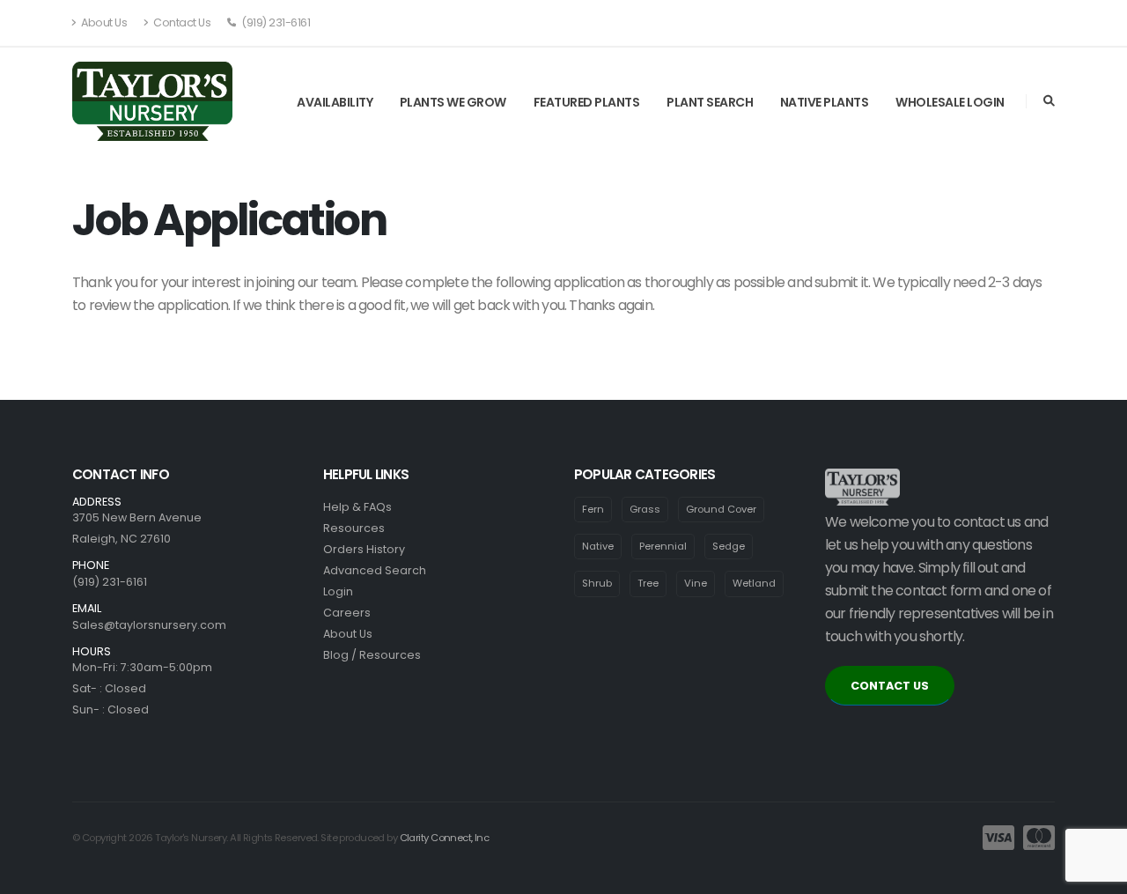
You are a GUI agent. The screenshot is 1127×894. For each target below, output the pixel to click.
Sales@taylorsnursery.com (149, 624)
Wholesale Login (950, 102)
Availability (334, 102)
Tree (648, 583)
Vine (695, 583)
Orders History (364, 549)
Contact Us (181, 22)
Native (598, 546)
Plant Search (710, 102)
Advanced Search (374, 570)
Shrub (597, 583)
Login (338, 591)
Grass (645, 509)
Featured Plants (587, 102)
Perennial (663, 546)
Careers (347, 612)
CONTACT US (890, 685)
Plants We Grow (453, 102)
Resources (354, 528)
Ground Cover (721, 509)
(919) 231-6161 (275, 22)
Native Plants (824, 102)
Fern (593, 509)
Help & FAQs (357, 506)
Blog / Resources (372, 654)
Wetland (754, 583)
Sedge (728, 546)
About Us (103, 22)
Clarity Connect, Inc (445, 838)
